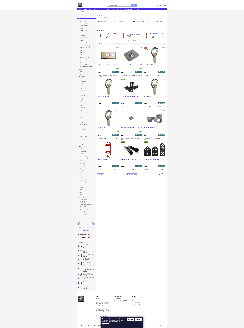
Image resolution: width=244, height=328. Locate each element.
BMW (82, 83)
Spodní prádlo (83, 206)
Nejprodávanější (115, 43)
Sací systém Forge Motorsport (86, 214)
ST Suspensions (83, 112)
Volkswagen (83, 81)
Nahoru (101, 174)
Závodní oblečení (82, 197)
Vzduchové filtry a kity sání (85, 57)
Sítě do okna (82, 28)
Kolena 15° (82, 52)
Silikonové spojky (83, 42)
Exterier (80, 32)
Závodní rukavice (83, 202)
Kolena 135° (82, 55)
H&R (81, 91)
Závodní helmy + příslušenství (86, 204)
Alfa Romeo (82, 194)
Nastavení (105, 325)
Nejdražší (107, 43)
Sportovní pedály (83, 20)
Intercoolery (82, 67)
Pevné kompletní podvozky (85, 167)
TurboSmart (82, 211)
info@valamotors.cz (138, 298)
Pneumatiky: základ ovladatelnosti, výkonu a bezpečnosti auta (103, 306)
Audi (81, 78)
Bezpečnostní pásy (84, 21)
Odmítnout (130, 319)
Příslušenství (82, 26)
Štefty (81, 71)
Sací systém (81, 208)
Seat (82, 85)
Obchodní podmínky (118, 298)
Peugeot (82, 88)
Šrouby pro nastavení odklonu (86, 156)
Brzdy (97, 314)
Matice (81, 73)
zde (119, 321)
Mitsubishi (83, 90)
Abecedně (123, 43)
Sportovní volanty (83, 23)
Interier (80, 18)
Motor (80, 33)
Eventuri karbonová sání (85, 61)
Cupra (82, 122)
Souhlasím (138, 319)
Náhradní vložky (83, 62)
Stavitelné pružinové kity (85, 124)
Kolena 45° (82, 40)
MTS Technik (83, 102)
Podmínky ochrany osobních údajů (121, 300)
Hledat (134, 5)
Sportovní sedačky (84, 25)
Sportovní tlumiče (83, 161)
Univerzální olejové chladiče (86, 66)
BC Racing (82, 76)
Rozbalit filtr (85, 230)
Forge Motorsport (84, 213)
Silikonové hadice (83, 37)
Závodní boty (82, 201)
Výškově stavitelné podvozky (86, 74)
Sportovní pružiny (83, 173)
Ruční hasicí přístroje (84, 30)
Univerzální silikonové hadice (86, 45)
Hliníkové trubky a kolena (85, 47)
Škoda (82, 79)
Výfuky (80, 185)
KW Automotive (83, 136)
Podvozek (81, 69)
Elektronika (82, 35)
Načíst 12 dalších (131, 174)
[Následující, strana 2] (162, 175)
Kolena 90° (82, 38)
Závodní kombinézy (84, 199)
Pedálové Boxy (83, 184)
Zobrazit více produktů (131, 40)
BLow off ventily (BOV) (84, 209)
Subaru (82, 86)
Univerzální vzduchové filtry (86, 64)
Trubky (81, 54)
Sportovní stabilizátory (84, 158)
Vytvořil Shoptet (162, 325)
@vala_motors (137, 302)
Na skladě (83, 227)
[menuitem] (79, 9)
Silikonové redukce (84, 44)
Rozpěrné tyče (83, 160)
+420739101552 (137, 300)
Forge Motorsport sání (84, 59)
